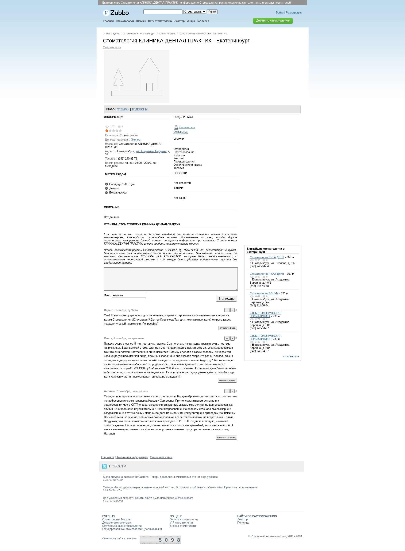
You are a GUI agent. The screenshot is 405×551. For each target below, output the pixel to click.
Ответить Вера (227, 328)
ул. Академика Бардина (151, 151)
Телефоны (140, 109)
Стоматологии (167, 33)
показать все (290, 356)
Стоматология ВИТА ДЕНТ (267, 257)
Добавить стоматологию (273, 20)
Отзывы (123, 109)
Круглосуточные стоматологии (122, 525)
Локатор (242, 519)
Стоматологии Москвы (116, 519)
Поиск (212, 11)
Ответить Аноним (226, 437)
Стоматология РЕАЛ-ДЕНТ (267, 273)
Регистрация (294, 12)
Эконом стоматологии (184, 519)
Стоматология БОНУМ (264, 293)
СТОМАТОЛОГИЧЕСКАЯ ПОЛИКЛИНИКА (265, 314)
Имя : (108, 295)
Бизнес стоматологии (183, 525)
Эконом (135, 139)
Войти (280, 12)
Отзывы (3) (181, 131)
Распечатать (187, 127)
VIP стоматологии (181, 522)
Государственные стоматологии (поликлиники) (132, 529)
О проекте (107, 457)
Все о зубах (112, 33)
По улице (243, 522)
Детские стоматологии (116, 522)
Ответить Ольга (227, 380)
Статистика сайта (161, 457)
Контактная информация (132, 457)
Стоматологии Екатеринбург (139, 33)
